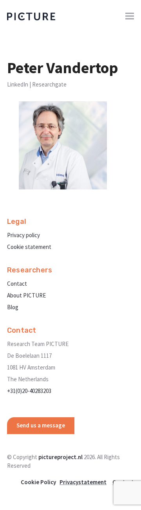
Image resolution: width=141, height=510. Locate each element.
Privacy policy (23, 235)
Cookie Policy (38, 482)
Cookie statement (29, 246)
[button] (129, 16)
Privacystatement (83, 482)
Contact (17, 283)
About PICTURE (26, 295)
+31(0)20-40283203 (29, 391)
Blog (12, 307)
